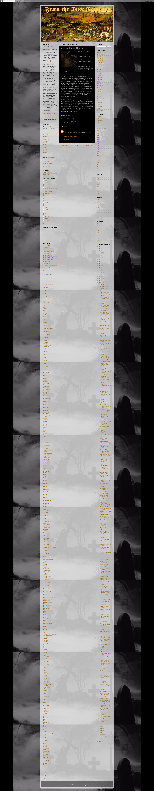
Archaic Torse (46, 304)
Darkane (45, 375)
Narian (46, 205)
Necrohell (45, 594)
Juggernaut (45, 515)
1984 (98, 209)
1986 (98, 205)
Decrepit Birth (46, 392)
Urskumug (45, 720)
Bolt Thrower (46, 339)
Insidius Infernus (47, 500)
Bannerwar (45, 320)
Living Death (46, 552)
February (102, 736)
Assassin (45, 313)
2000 (98, 170)
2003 (98, 164)
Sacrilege (45, 669)
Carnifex (45, 348)
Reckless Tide (46, 657)
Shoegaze (99, 102)
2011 (98, 149)
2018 (98, 135)
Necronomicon (46, 597)
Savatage (45, 676)
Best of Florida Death (47, 165)
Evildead (45, 431)
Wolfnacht (45, 754)
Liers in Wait (46, 544)
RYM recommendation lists (49, 115)
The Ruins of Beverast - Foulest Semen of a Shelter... (105, 451)
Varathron (45, 726)
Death (44, 384)
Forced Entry (46, 454)
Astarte (44, 314)
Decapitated (45, 389)
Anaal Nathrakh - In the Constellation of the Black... (105, 705)
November (102, 286)
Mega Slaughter (46, 570)
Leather (45, 535)
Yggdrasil (45, 764)
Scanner (45, 678)
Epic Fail (99, 124)
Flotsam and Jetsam (47, 453)
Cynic (44, 369)
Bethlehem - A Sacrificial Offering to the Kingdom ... (105, 681)
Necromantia (46, 596)
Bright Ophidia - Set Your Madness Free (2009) (105, 365)
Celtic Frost (45, 351)
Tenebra (45, 702)
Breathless (45, 342)
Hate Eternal (46, 471)
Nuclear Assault (46, 612)
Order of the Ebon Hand (48, 625)
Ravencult (45, 652)
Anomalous (45, 296)
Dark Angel (45, 380)
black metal (69, 122)
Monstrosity (46, 579)
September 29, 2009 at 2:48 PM (71, 136)
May (101, 730)
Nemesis (45, 602)
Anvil (44, 299)
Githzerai (47, 189)
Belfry (46, 180)
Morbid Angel (46, 584)
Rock (46, 211)
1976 (98, 229)
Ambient (99, 52)
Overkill (45, 629)
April (101, 732)
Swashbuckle (46, 696)
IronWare (45, 504)
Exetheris (45, 436)
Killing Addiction (47, 521)
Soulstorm (45, 690)
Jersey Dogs (46, 509)
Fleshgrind (45, 451)
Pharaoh (45, 638)
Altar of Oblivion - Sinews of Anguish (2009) (105, 625)
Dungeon (45, 415)
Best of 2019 (46, 141)
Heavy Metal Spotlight (48, 257)
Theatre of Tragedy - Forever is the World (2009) (105, 406)
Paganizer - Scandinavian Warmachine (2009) (105, 503)
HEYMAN (47, 193)
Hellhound (45, 477)
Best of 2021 (46, 138)
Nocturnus (45, 609)
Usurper (45, 722)
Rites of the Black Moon (48, 269)
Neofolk (99, 89)
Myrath (44, 587)
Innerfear (45, 497)
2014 (98, 143)
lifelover (75, 122)
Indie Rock (99, 77)
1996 (98, 182)
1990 (98, 193)
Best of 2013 (46, 150)
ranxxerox (47, 222)
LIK (44, 549)
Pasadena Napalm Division (49, 634)
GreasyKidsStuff (48, 191)
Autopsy (45, 317)
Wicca (44, 749)
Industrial (99, 79)
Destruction (45, 404)
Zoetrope (45, 772)
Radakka (45, 649)
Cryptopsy (45, 366)
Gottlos (44, 465)
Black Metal (99, 56)
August (102, 724)
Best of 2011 (46, 154)
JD (45, 198)
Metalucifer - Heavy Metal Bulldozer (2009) (104, 446)
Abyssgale (45, 286)
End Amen (45, 421)
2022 (100, 255)
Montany (45, 580)
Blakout (46, 182)
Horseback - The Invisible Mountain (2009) (105, 588)
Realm (44, 655)
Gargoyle (45, 457)
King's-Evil (45, 526)
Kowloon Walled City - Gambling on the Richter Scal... (105, 299)
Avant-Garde (100, 54)
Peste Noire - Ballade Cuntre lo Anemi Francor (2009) (105, 313)
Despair (45, 399)
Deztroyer (45, 407)
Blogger (85, 785)
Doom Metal (100, 60)
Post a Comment (67, 139)
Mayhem (45, 565)
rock (78, 122)
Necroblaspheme (47, 593)
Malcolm (47, 202)
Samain (45, 672)
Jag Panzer (45, 508)
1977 (98, 227)
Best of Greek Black (47, 166)
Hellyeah (45, 480)
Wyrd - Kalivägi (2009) (105, 559)
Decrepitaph (46, 393)
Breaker (45, 340)
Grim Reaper (46, 466)
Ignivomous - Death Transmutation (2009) (104, 583)
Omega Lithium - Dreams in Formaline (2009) (104, 376)
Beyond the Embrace (48, 328)
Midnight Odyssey (47, 577)
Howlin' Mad (46, 489)
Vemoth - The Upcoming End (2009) (104, 524)
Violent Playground (47, 737)
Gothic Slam (45, 463)
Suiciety (45, 693)
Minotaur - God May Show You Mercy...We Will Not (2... (105, 508)
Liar (44, 541)
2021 (98, 130)
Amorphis (45, 295)
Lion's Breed (46, 550)
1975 (98, 231)
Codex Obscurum (47, 249)
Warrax (45, 743)
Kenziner (45, 520)
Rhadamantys (46, 661)
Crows (44, 361)
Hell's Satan (47, 196)
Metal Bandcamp (47, 263)
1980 (98, 217)
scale (50, 61)
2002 (98, 166)
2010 (98, 151)
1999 (98, 176)
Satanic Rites (46, 673)
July (101, 726)
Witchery (45, 752)
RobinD (46, 209)
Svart (44, 695)
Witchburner (46, 751)
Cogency (45, 354)
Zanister (45, 768)
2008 (98, 155)
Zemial (44, 769)
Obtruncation (46, 617)
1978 (98, 225)
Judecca (44, 514)
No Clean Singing (47, 267)
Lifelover (45, 546)
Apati (44, 301)
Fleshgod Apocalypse (48, 450)
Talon (44, 698)
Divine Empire (46, 413)
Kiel (45, 200)
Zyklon (44, 777)
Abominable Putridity (48, 284)
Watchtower (46, 745)
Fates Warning (46, 445)
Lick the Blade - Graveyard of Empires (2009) (104, 337)
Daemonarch (46, 371)
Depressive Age (46, 398)
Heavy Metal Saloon (47, 255)
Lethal (44, 539)
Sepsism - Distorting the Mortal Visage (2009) (104, 532)
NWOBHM (99, 91)
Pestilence (45, 637)
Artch (44, 307)
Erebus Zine (46, 253)
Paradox (45, 631)
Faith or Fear (46, 444)
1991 (98, 192)
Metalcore (99, 87)
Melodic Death (100, 85)
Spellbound (45, 691)
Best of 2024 (46, 133)
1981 (98, 215)
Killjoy (44, 523)
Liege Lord (45, 542)
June (101, 728)
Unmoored (45, 719)
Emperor (45, 418)
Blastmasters (46, 333)
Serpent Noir (46, 682)
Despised (45, 403)
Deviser (45, 406)
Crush (44, 363)
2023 (100, 252)
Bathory (45, 322)
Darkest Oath (46, 377)
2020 (98, 132)
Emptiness (45, 419)
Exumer (45, 441)
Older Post (89, 145)
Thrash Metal (100, 108)
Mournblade (46, 585)
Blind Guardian (46, 334)
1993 (98, 188)
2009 (65, 122)
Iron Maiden (46, 503)
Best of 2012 (46, 152)
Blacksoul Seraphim (47, 172)
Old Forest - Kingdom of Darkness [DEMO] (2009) (105, 480)
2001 (98, 168)
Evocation (45, 433)
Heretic (44, 482)
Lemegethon (46, 538)
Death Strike (46, 386)
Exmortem (45, 438)
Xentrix (44, 761)
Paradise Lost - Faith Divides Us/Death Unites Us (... (104, 318)
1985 (98, 207)
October (102, 288)
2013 (98, 145)
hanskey (46, 218)
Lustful (44, 555)
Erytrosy (45, 428)
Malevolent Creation (48, 559)
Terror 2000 (46, 705)
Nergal (44, 603)
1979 (98, 223)
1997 (98, 180)
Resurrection (46, 658)
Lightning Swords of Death (49, 547)
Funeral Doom (100, 68)
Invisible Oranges (47, 261)
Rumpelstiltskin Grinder (48, 666)
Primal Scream (46, 641)
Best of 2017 (46, 144)
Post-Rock (99, 95)
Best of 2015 (46, 147)
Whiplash (45, 746)
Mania (44, 562)
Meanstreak (46, 568)
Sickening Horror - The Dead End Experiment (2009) (105, 513)
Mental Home (46, 573)
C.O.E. (44, 352)
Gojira (44, 460)
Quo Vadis (45, 647)
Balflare (45, 319)
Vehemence (45, 730)
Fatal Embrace (46, 447)
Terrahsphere (46, 704)
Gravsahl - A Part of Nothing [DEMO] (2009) (104, 353)
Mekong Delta (46, 571)
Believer (45, 325)
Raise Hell (45, 650)
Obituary (45, 614)
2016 (98, 139)
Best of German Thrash (48, 163)
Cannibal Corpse (47, 345)
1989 (98, 200)
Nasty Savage (46, 590)
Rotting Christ (46, 664)
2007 (98, 157)
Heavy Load (46, 476)
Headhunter (46, 473)
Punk (98, 100)
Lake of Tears (46, 533)
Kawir (44, 518)
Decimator (45, 390)
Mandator (45, 561)
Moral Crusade (46, 582)
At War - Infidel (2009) (105, 691)
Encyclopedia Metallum (48, 251)
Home (77, 145)
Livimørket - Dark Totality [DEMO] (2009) (104, 485)
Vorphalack (45, 742)
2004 (98, 162)
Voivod (44, 739)
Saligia (44, 670)
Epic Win (99, 116)
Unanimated (46, 717)
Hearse (44, 474)
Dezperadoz (46, 401)
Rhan (46, 207)
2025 (100, 248)
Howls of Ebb (46, 174)
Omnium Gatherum (47, 623)
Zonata (44, 775)
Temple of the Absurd (48, 701)
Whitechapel (46, 748)
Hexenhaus (45, 483)
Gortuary (45, 462)
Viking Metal (100, 110)
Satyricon (45, 675)
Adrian (44, 292)
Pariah (44, 632)
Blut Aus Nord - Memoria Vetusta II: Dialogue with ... (105, 672)
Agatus (44, 293)
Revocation (45, 660)
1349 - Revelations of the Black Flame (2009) (105, 713)
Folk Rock (99, 66)
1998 (98, 178)
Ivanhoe (45, 506)
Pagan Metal (100, 93)
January (102, 738)
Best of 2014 (46, 149)
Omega (44, 620)
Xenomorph (46, 760)
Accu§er (45, 290)
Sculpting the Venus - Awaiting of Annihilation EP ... (105, 633)
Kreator (45, 530)
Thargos (45, 710)
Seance (44, 679)
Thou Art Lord (46, 711)
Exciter (44, 435)
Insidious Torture (47, 498)
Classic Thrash (46, 247)
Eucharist (45, 430)
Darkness (45, 378)
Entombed (45, 424)
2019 (98, 134)
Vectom (45, 728)
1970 (98, 240)
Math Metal (99, 83)
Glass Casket (46, 459)
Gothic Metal (100, 70)
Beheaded (45, 323)
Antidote (45, 298)
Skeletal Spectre (46, 687)
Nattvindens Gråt (47, 591)
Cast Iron (45, 349)
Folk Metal (99, 64)
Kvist (44, 532)
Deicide (44, 397)
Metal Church (46, 574)
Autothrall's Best (46, 162)
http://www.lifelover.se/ (67, 118)
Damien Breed (46, 372)
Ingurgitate (45, 494)
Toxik (44, 716)
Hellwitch (45, 479)
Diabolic (45, 409)
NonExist (45, 611)
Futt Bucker (47, 187)
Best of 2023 (46, 134)
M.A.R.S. (45, 556)
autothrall (47, 216)
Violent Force (46, 736)
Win (98, 118)
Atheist (44, 316)
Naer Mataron (46, 588)
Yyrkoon (45, 766)
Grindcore (99, 71)
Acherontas (45, 287)
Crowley (45, 360)
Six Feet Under (46, 685)
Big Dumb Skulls (46, 245)
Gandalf (45, 456)
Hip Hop (99, 75)
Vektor (44, 731)
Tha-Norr (45, 708)
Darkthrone (45, 381)
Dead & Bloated (46, 383)
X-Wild (44, 758)
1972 (98, 236)
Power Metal (100, 96)
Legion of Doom (47, 536)
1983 (98, 211)
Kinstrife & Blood (47, 527)
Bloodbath (45, 336)
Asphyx (44, 310)
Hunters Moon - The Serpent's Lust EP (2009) (104, 469)
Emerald (45, 416)
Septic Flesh (45, 681)
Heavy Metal (100, 73)
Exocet (44, 439)
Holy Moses (46, 486)
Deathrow (45, 387)
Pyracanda (45, 643)
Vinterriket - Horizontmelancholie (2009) (105, 552)
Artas (44, 305)
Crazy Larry (47, 185)
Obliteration (46, 615)
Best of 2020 (46, 139)
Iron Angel (45, 501)
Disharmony (46, 412)
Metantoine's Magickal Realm (50, 265)
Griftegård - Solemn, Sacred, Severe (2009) (104, 381)
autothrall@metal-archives (49, 113)
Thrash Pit (45, 271)
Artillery (45, 308)
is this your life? (68, 129)
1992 (98, 190)
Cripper (45, 358)
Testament (45, 707)
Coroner (45, 355)
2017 (98, 137)
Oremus (45, 626)
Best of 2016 (46, 146)
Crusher (45, 365)
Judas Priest (45, 512)
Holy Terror (46, 488)
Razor (44, 653)
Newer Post (64, 145)
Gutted (44, 469)
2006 (98, 159)
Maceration (45, 558)
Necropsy (45, 599)
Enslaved (45, 422)
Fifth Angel (45, 448)
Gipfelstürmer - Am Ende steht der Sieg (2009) (105, 294)
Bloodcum (45, 337)
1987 (98, 203)
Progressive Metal (101, 98)
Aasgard (45, 282)
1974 (98, 232)
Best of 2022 (46, 136)
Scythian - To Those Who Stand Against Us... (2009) (105, 348)
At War (44, 311)
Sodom (44, 688)
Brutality (45, 343)
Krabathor (45, 529)
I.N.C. (44, 492)
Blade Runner (46, 331)
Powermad (45, 640)
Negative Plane (46, 600)
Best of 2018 (46, 142)
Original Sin (46, 628)
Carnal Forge (46, 346)
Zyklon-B (45, 778)
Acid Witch (45, 288)
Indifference (100, 120)
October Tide (46, 619)
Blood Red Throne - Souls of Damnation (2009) (105, 676)
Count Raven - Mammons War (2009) (104, 431)
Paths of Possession (47, 635)
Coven (44, 357)
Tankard (45, 699)
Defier (44, 395)
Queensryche (46, 644)
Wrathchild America (47, 757)
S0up (46, 214)
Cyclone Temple (46, 368)
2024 (100, 250)
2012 (98, 147)
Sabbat (44, 667)
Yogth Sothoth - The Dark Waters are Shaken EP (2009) (104, 541)
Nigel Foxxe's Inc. (47, 605)
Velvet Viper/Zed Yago (48, 733)
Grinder (45, 468)
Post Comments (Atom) (72, 149)
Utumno (45, 725)
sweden (81, 122)
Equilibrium (45, 427)
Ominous (45, 622)
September (102, 290)
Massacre (45, 567)
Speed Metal (100, 106)
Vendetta (45, 734)
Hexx (44, 485)
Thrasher (45, 713)
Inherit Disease (46, 495)
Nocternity (45, 606)
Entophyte (45, 425)
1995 (98, 184)
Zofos (44, 774)
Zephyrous (45, 771)
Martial (99, 81)
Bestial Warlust (46, 327)
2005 (98, 161)
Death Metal (100, 58)
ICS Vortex (45, 491)
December (102, 284)
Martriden (45, 564)
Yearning (45, 763)
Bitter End (45, 330)
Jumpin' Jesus (46, 517)
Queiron (45, 646)
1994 (98, 186)
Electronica (99, 62)
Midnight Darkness (47, 576)
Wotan (44, 755)
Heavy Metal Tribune (48, 259)
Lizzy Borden (46, 553)
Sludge (98, 104)
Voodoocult (45, 740)
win (84, 122)
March (101, 734)
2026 (100, 246)
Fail (98, 122)
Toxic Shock (45, 714)
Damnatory (45, 374)
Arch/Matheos (46, 302)
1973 (98, 234)
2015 (98, 141)
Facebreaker (46, 442)
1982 (98, 213)
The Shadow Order (47, 684)
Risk (44, 663)
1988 (98, 201)
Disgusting (45, 410)
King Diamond (46, 524)
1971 (98, 238)
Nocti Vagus (46, 608)
